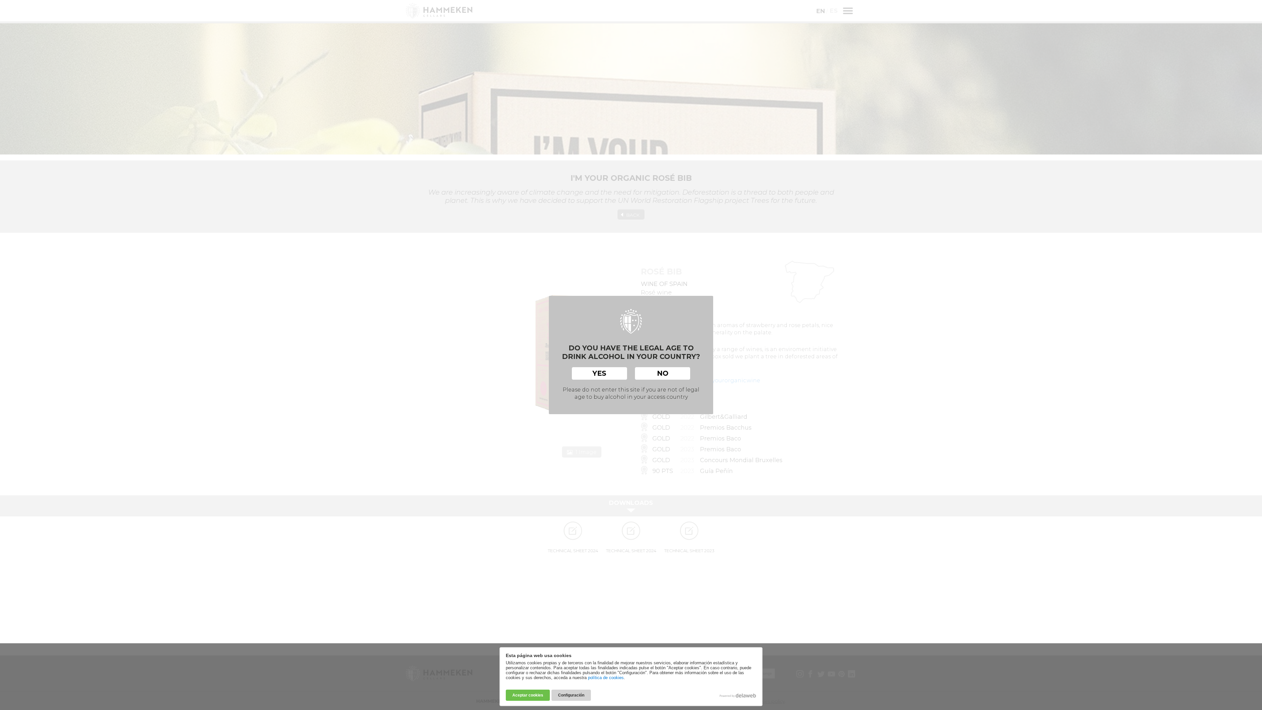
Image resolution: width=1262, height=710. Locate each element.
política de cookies (606, 677)
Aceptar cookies (527, 695)
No (662, 373)
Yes (599, 373)
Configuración (571, 695)
